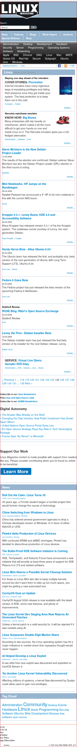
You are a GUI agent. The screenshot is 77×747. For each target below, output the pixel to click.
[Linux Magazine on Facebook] (59, 65)
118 (22, 379)
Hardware (21, 139)
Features (18, 34)
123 (47, 379)
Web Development (36, 713)
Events (62, 705)
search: (3, 22)
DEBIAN (5, 173)
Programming (36, 47)
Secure (37, 58)
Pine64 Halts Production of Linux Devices (29, 533)
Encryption (9, 104)
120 (32, 379)
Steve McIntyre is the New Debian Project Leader (24, 151)
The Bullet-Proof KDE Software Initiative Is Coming (35, 551)
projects (16, 554)
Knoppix (18, 238)
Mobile (34, 709)
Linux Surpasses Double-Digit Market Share (30, 635)
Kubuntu (27, 368)
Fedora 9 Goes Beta (15, 280)
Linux (29, 139)
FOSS (4, 498)
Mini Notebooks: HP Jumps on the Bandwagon (24, 185)
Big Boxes (29, 118)
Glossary (6, 745)
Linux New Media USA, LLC (65, 745)
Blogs (33, 34)
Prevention (35, 82)
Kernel (15, 575)
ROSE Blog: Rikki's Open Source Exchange (30, 311)
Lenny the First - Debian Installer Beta (26, 333)
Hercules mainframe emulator (21, 113)
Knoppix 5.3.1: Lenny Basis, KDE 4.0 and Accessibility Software (28, 216)
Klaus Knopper (7, 238)
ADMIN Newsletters (28, 401)
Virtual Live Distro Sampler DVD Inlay (23, 362)
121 (37, 379)
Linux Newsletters (27, 394)
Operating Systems (58, 47)
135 (22, 383)
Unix (5, 62)
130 (9, 383)
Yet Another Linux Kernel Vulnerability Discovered (34, 673)
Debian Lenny (7, 349)
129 (4, 383)
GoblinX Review (11, 307)
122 (42, 379)
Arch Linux (5, 596)
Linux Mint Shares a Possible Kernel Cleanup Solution (37, 572)
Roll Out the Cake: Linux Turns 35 (24, 495)
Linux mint (6, 269)
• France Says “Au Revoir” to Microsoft (22, 436)
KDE (19, 368)
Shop (29, 38)
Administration (10, 139)
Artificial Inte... (6, 621)
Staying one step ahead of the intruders (26, 78)
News (5, 34)
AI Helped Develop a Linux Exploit (24, 656)
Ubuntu (64, 58)
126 (62, 379)
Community (35, 704)
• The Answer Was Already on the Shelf (22, 414)
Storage (16, 537)
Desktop (5, 638)
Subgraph (50, 58)
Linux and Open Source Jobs (19, 397)
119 (27, 379)
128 (72, 379)
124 (52, 379)
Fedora (17, 104)
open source (20, 717)
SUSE (4, 204)
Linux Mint (22, 575)
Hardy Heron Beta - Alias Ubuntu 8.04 (26, 249)
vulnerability (23, 659)
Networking (23, 51)
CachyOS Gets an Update (18, 593)
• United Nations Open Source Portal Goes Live (27, 425)
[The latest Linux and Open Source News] (65, 65)
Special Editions (11, 38)
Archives (68, 34)
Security (21, 621)
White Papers (49, 34)
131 (14, 383)
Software (8, 51)
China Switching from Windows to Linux (28, 512)
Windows (17, 62)
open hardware (7, 537)
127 (67, 379)
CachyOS (14, 596)
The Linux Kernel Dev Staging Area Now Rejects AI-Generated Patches (35, 615)
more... (68, 107)
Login (72, 65)
